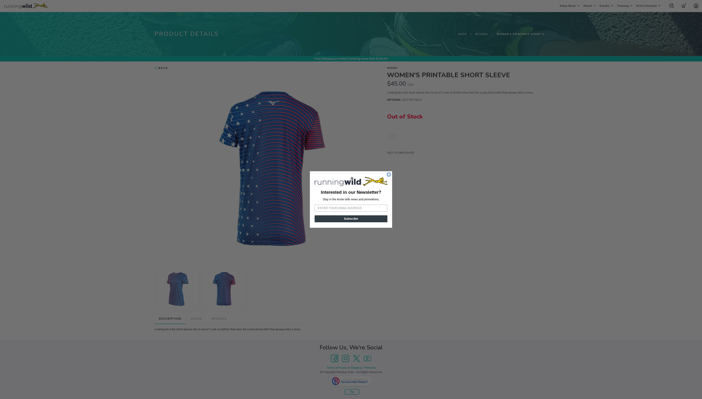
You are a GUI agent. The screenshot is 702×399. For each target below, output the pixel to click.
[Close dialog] (389, 174)
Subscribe (351, 218)
